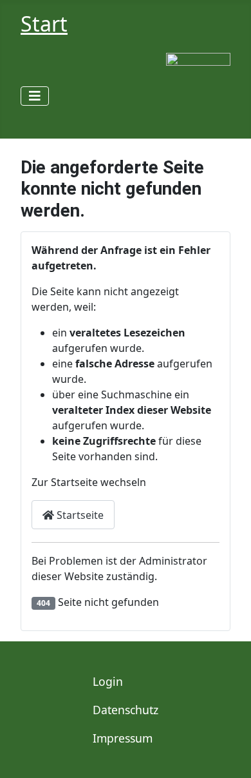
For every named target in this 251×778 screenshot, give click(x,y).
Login (108, 681)
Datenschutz (125, 709)
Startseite (79, 515)
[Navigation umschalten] (35, 96)
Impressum (123, 738)
